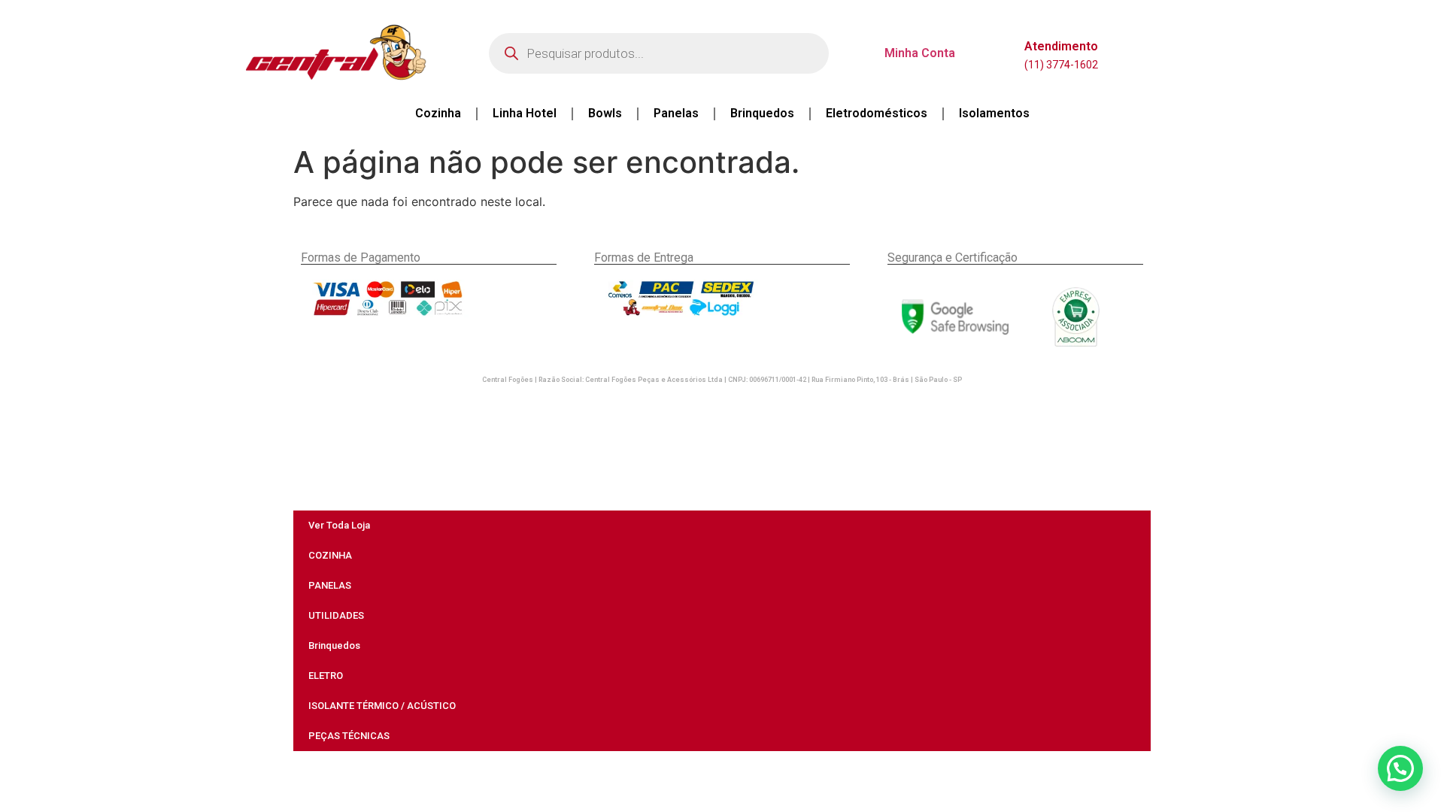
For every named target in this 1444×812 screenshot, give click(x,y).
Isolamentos (994, 113)
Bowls (605, 113)
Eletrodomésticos (876, 113)
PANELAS (329, 585)
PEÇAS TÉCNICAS (349, 735)
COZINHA (330, 555)
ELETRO (325, 675)
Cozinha (438, 113)
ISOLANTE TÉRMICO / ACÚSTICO (382, 705)
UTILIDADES (336, 615)
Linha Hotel (525, 113)
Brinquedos (762, 113)
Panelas (676, 113)
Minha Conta (919, 53)
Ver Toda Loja (339, 525)
